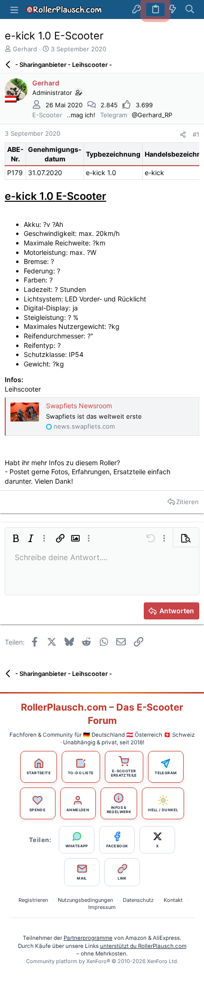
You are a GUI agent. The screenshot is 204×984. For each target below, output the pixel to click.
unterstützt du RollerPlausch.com (143, 946)
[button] (14, 9)
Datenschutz (138, 900)
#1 (196, 134)
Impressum (102, 907)
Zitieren (187, 502)
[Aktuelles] (173, 9)
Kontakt (173, 900)
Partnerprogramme (88, 938)
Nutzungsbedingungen (85, 900)
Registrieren (33, 900)
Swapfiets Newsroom (79, 406)
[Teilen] (182, 134)
